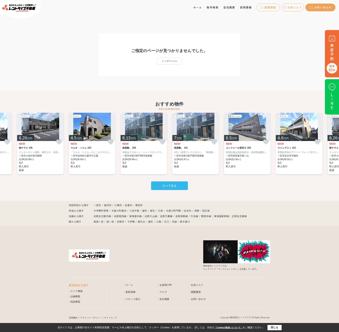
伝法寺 (188, 210)
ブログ (163, 292)
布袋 (174, 221)
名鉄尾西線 (120, 216)
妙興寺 (120, 221)
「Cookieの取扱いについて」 (228, 327)
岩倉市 (128, 205)
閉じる (274, 327)
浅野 (197, 210)
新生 (153, 210)
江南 (158, 221)
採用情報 (246, 7)
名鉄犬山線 (151, 216)
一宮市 (97, 205)
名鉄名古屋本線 (103, 216)
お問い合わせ (323, 7)
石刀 (166, 221)
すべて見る (169, 185)
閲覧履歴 (270, 7)
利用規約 (73, 317)
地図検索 (75, 301)
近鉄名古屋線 (239, 216)
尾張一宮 (98, 221)
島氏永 (141, 221)
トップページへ (170, 61)
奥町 (145, 210)
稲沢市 (107, 205)
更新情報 (130, 292)
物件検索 (212, 7)
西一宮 (110, 221)
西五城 (206, 210)
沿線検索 (75, 296)
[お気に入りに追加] (7, 142)
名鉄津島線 (181, 216)
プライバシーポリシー (90, 317)
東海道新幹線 (222, 216)
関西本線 (206, 216)
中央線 (195, 216)
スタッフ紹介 (133, 299)
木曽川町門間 (174, 210)
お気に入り (294, 7)
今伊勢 (131, 221)
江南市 (118, 205)
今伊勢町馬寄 (101, 210)
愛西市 (139, 205)
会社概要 (229, 7)
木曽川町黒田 (119, 210)
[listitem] (92, 143)
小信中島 (134, 210)
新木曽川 (185, 221)
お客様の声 (165, 285)
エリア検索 (76, 291)
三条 (161, 210)
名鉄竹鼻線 (166, 216)
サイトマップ (110, 317)
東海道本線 (135, 216)
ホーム (197, 7)
